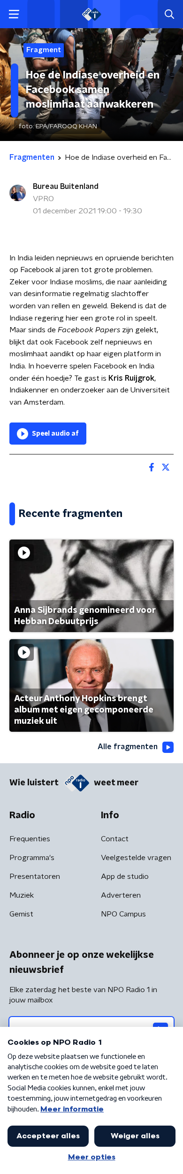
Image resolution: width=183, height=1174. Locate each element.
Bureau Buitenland (66, 186)
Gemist (21, 914)
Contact (115, 839)
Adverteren (121, 895)
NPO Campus (123, 914)
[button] (14, 14)
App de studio (125, 876)
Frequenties (29, 839)
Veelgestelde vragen (136, 857)
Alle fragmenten (128, 747)
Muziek (21, 895)
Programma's (31, 857)
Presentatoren (34, 876)
